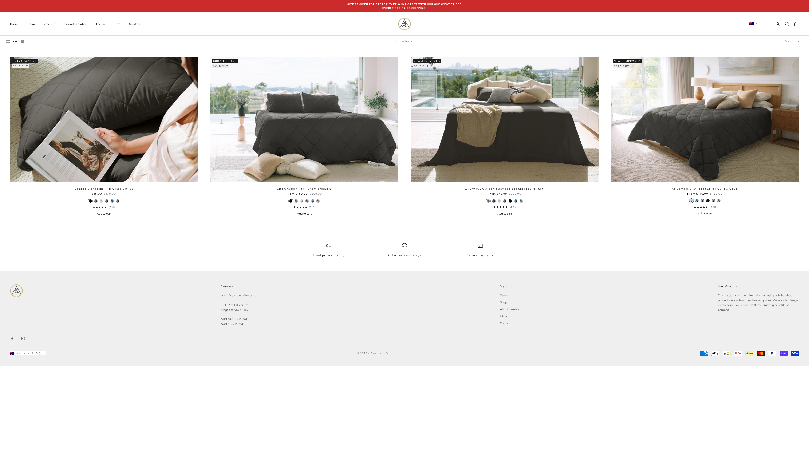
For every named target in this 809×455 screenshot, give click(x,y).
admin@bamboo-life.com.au (239, 295)
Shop (31, 23)
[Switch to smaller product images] (15, 41)
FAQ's (100, 23)
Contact (135, 23)
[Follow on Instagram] (23, 338)
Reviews (50, 23)
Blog (117, 23)
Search (504, 295)
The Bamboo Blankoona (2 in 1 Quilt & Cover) (705, 188)
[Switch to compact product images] (22, 41)
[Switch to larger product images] (8, 41)
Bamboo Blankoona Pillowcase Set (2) (104, 188)
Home (14, 23)
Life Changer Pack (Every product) (304, 188)
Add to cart (104, 213)
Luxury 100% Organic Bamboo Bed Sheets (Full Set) (504, 188)
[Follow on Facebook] (12, 338)
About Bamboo (76, 23)
